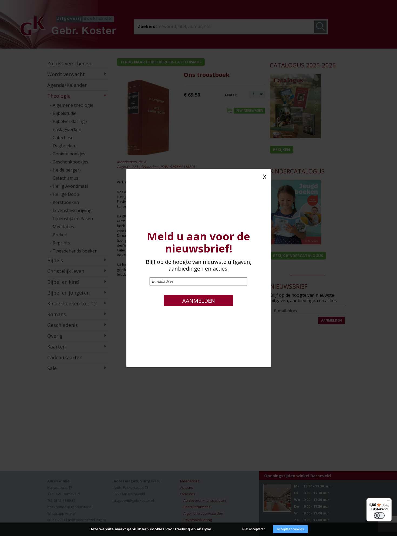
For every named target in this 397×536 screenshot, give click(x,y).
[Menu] (388, 501)
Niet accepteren (253, 529)
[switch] (379, 515)
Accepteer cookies (290, 529)
